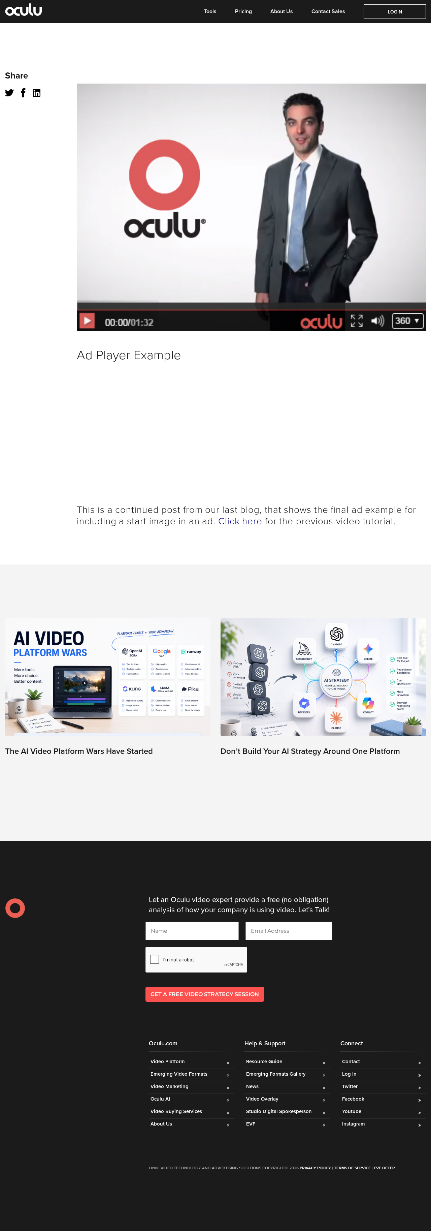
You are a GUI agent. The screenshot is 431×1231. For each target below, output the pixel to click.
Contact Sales (328, 11)
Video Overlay (263, 1099)
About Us (281, 11)
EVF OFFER (384, 1168)
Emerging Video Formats (179, 1074)
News (252, 1086)
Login (395, 12)
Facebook (353, 1099)
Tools (210, 11)
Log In (349, 1074)
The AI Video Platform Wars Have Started (79, 751)
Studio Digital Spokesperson (279, 1111)
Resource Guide (264, 1061)
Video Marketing (170, 1086)
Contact (351, 1061)
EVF (250, 1124)
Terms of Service (352, 1168)
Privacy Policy (315, 1168)
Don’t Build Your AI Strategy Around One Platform (310, 751)
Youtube (351, 1111)
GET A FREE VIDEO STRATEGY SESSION (205, 994)
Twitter (350, 1086)
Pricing (243, 11)
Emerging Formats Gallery (276, 1074)
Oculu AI (160, 1099)
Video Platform (168, 1061)
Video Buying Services (176, 1111)
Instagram (353, 1124)
